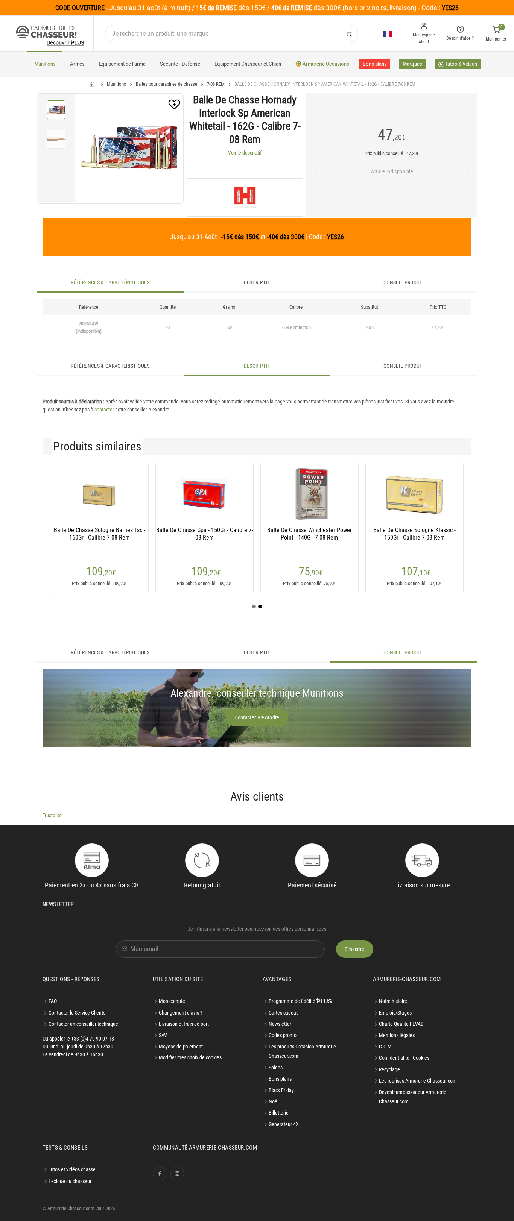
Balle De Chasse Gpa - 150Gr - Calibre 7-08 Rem (204, 533)
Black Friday (281, 1090)
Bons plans (375, 64)
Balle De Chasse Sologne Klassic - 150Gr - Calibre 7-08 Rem (414, 533)
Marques (412, 64)
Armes (77, 64)
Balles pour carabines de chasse (166, 84)
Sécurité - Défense (180, 64)
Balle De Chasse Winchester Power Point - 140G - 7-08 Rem (309, 533)
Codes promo (283, 1035)
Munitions (45, 64)
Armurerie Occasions (325, 64)
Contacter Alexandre (257, 717)
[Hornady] (245, 197)
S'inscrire (355, 949)
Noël (273, 1101)
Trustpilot (52, 815)
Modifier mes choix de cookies (190, 1057)
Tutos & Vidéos (461, 64)
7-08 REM (216, 84)
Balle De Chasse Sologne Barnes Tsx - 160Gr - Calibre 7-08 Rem (99, 533)
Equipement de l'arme (122, 64)
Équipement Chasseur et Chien (247, 64)
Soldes (276, 1068)
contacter (104, 409)
